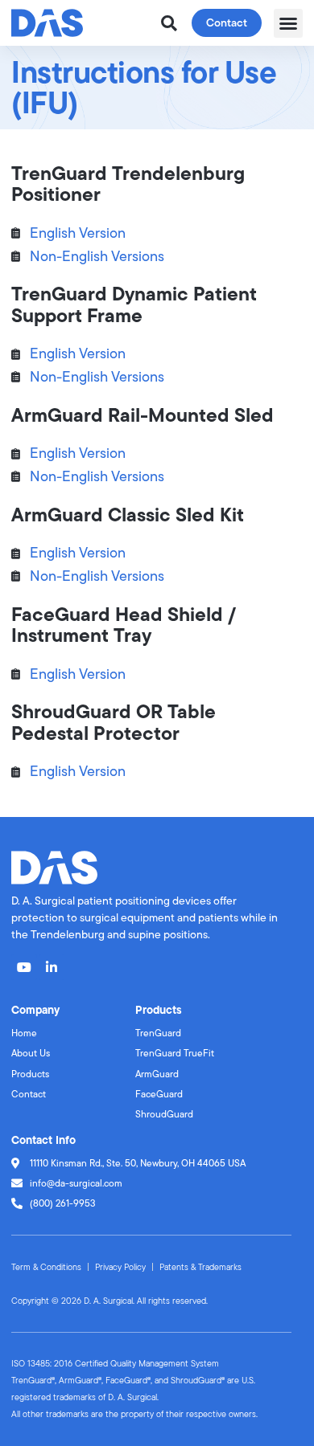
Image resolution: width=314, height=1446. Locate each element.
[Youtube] (24, 967)
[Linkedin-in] (51, 967)
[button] (288, 23)
